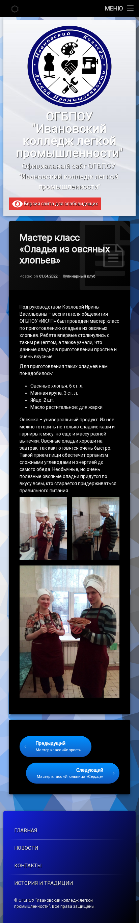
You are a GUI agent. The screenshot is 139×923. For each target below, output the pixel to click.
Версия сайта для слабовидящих (60, 203)
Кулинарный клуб (79, 276)
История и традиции (43, 883)
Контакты (28, 866)
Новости (26, 848)
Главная (25, 830)
